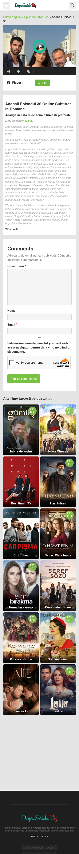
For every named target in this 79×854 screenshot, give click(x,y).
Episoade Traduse (36, 17)
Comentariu (16, 266)
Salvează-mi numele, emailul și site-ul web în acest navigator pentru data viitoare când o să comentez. (39, 347)
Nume (12, 310)
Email (12, 324)
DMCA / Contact (39, 836)
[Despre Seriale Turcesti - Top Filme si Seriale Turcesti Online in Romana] (25, 5)
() (28, 71)
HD (44, 83)
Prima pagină (12, 17)
